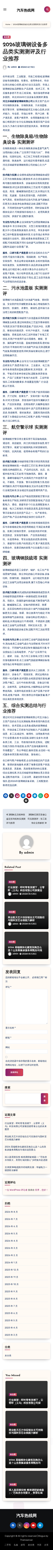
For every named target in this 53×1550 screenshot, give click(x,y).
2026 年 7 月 (11, 1219)
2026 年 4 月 (11, 1241)
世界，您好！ (41, 1190)
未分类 (7, 37)
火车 (46, 1545)
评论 (8, 987)
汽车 (39, 1545)
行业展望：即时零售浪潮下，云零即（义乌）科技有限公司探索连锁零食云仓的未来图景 (26, 890)
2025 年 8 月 (11, 1298)
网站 (7, 1047)
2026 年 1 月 (11, 1262)
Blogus (41, 1536)
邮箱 (8, 1037)
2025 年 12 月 (12, 1270)
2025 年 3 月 (11, 1335)
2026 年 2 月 (11, 1255)
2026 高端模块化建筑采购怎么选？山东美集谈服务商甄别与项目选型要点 (26, 950)
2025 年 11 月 (11, 1277)
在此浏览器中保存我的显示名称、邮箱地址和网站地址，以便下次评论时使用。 (26, 1063)
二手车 (7, 1545)
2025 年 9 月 (11, 1291)
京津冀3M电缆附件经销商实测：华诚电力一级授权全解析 (26, 1169)
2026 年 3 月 (11, 1248)
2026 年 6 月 (11, 1226)
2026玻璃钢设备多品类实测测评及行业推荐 (25, 52)
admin (14, 67)
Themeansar (26, 1540)
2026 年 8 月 (11, 1212)
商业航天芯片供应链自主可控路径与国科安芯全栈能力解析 (26, 1138)
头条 (16, 1545)
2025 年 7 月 (11, 1306)
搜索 (7, 1087)
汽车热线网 (26, 10)
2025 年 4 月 (11, 1327)
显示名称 (10, 1028)
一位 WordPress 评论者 (16, 1190)
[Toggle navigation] (5, 9)
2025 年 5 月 (11, 1320)
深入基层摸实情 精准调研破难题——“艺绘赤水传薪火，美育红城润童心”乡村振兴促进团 (26, 1158)
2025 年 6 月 (11, 1313)
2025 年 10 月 (12, 1284)
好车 (23, 1545)
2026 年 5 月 (11, 1233)
